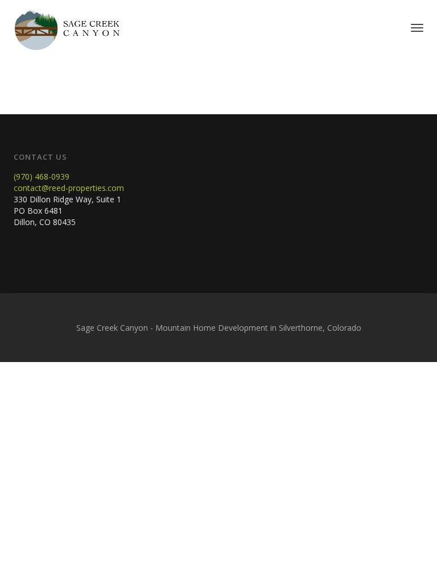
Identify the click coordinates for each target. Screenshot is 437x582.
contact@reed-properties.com (69, 187)
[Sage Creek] (67, 27)
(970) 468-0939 (41, 176)
